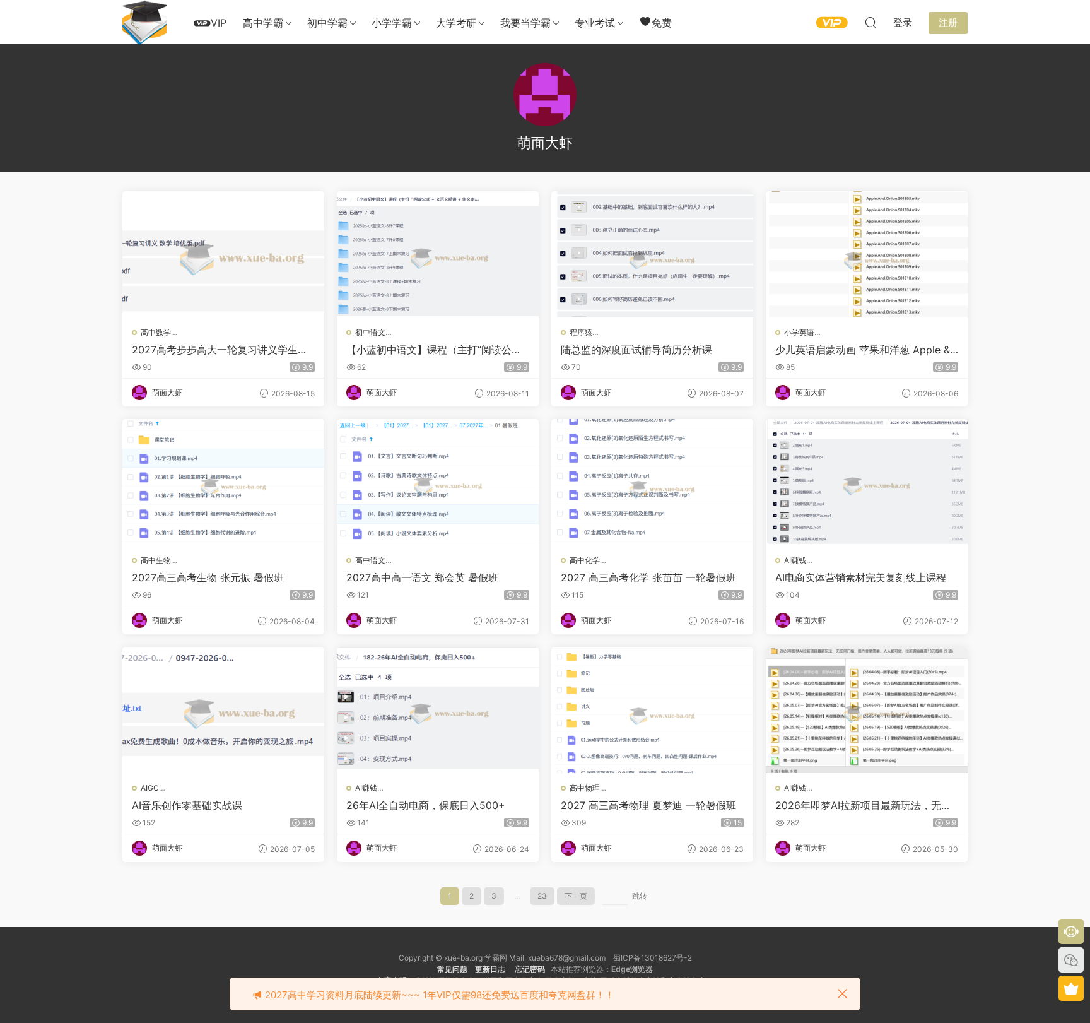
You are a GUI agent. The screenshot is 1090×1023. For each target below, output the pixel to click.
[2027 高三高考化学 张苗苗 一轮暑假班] (652, 482)
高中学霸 (263, 22)
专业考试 (595, 22)
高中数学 (156, 332)
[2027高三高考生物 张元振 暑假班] (223, 482)
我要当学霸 (525, 22)
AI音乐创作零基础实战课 (187, 805)
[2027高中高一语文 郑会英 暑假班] (438, 482)
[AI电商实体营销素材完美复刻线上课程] (867, 482)
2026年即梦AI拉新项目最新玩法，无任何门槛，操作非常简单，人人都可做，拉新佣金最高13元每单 (866, 805)
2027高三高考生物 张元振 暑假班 (208, 577)
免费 (662, 22)
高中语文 (370, 560)
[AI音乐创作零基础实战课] (223, 710)
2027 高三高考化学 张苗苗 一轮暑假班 (648, 577)
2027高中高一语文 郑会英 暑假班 (422, 577)
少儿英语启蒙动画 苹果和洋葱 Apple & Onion (862, 349)
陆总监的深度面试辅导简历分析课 (636, 349)
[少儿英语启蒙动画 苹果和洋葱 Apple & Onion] (867, 254)
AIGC (150, 788)
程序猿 (581, 332)
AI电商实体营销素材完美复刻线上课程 (860, 577)
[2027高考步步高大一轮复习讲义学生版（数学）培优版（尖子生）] (223, 254)
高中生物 (156, 560)
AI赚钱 (795, 560)
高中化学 (585, 560)
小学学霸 (392, 22)
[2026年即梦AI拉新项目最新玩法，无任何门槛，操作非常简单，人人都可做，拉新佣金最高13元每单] (867, 710)
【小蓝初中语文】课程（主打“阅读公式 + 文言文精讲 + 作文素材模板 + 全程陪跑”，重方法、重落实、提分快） (435, 349)
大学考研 (456, 22)
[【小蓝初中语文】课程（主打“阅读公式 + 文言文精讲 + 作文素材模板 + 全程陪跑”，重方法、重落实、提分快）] (438, 254)
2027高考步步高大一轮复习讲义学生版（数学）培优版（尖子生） (220, 349)
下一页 (576, 896)
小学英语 (799, 332)
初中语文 (370, 332)
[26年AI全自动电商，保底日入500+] (438, 710)
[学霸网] (144, 22)
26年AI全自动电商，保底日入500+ (425, 805)
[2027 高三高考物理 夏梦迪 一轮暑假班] (652, 710)
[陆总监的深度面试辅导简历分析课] (652, 254)
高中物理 (585, 788)
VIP (218, 22)
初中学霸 (327, 22)
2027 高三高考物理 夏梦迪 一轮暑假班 (648, 805)
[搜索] (870, 22)
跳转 (639, 896)
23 (542, 896)
